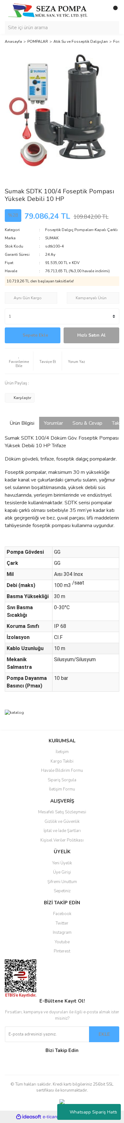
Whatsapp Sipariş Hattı (93, 1112)
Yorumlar (53, 423)
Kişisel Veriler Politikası (62, 840)
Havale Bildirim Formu (62, 770)
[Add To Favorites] (19, 361)
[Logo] (47, 10)
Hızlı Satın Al (91, 335)
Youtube (62, 942)
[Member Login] (100, 10)
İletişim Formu (62, 789)
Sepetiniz (62, 891)
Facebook (62, 914)
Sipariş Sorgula (62, 780)
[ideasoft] (28, 1117)
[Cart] (113, 10)
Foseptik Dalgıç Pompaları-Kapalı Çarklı (81, 229)
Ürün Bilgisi (22, 423)
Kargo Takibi (62, 761)
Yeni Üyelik (62, 863)
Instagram (62, 932)
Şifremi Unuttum (62, 882)
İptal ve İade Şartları (62, 831)
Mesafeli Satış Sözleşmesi (62, 812)
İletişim (62, 752)
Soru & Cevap (87, 423)
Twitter (62, 923)
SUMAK (52, 238)
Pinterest (62, 951)
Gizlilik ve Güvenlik (62, 821)
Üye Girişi (62, 872)
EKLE (104, 1034)
